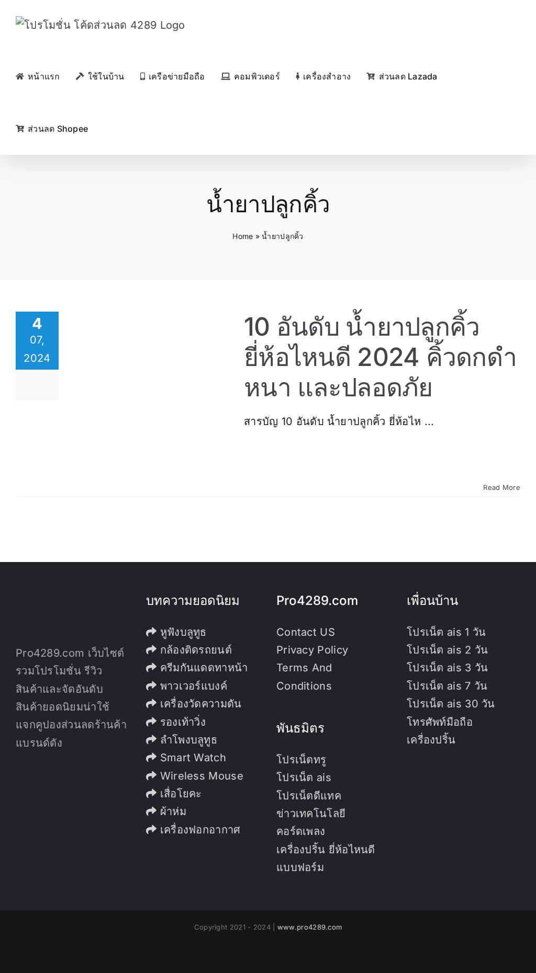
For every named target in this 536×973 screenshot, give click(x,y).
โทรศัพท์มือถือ (440, 722)
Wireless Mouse (200, 776)
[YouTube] (50, 788)
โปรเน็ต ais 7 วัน (447, 686)
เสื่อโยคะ (179, 793)
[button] (107, 128)
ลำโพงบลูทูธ (187, 740)
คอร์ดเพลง (300, 831)
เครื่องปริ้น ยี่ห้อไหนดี (325, 849)
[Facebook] (19, 788)
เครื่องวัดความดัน (199, 703)
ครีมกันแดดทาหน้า (202, 667)
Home (242, 236)
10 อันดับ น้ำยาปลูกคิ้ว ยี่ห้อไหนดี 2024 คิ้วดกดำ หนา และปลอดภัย (380, 356)
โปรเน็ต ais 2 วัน (447, 650)
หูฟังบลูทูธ (181, 632)
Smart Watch (191, 757)
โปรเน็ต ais (303, 777)
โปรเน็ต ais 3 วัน (447, 667)
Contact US (305, 632)
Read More (501, 487)
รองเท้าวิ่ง (181, 722)
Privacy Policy (312, 650)
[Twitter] (34, 788)
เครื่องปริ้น (431, 740)
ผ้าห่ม (171, 811)
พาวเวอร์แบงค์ (192, 686)
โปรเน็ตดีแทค (308, 795)
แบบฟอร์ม (300, 867)
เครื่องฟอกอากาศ (198, 829)
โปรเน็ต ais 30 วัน (451, 703)
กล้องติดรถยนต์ (194, 650)
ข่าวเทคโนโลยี (310, 813)
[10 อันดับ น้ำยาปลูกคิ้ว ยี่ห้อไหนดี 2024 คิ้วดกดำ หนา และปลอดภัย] (151, 395)
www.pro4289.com (309, 927)
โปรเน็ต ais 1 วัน (446, 632)
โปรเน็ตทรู (301, 759)
